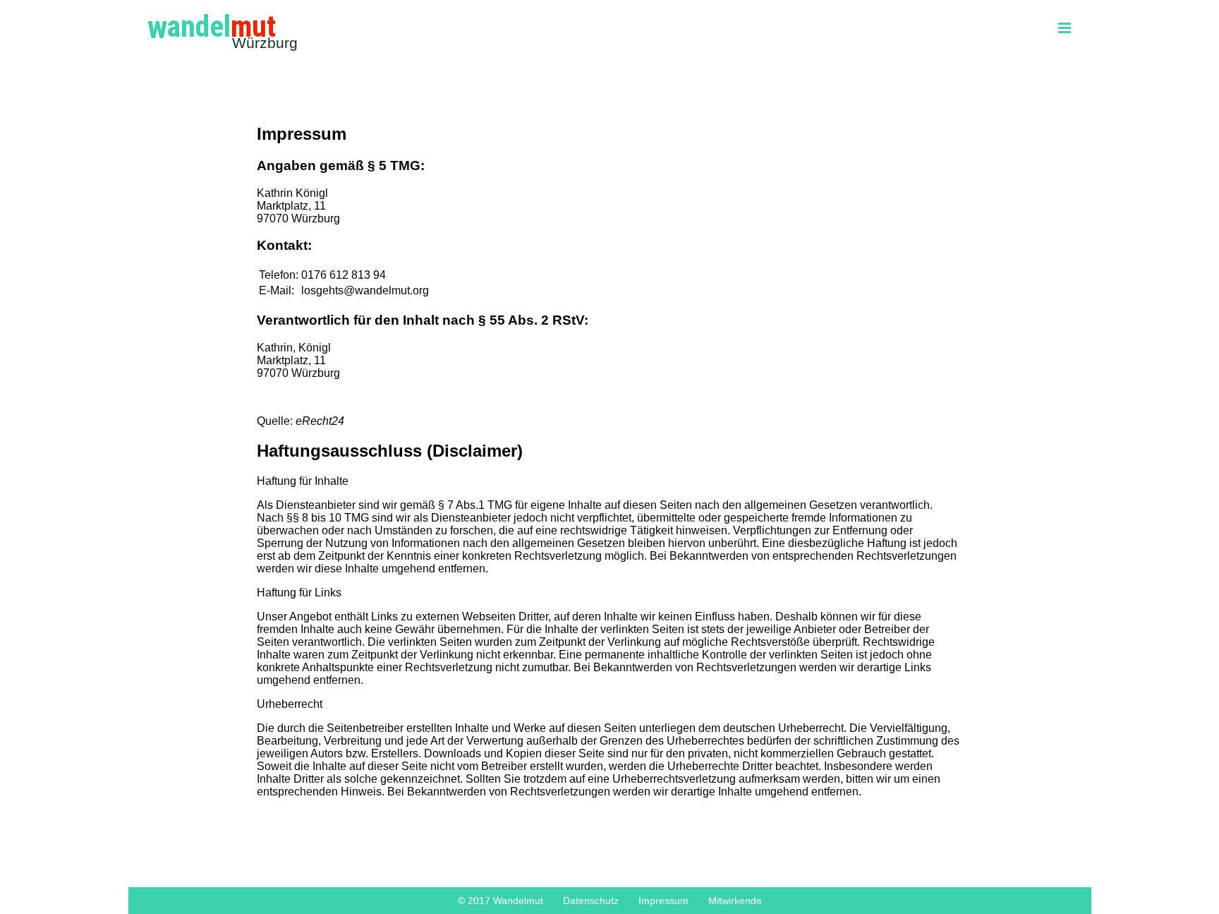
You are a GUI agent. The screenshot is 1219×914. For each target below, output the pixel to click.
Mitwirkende (735, 900)
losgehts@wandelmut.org (365, 290)
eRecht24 (320, 421)
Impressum (663, 900)
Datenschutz (591, 900)
